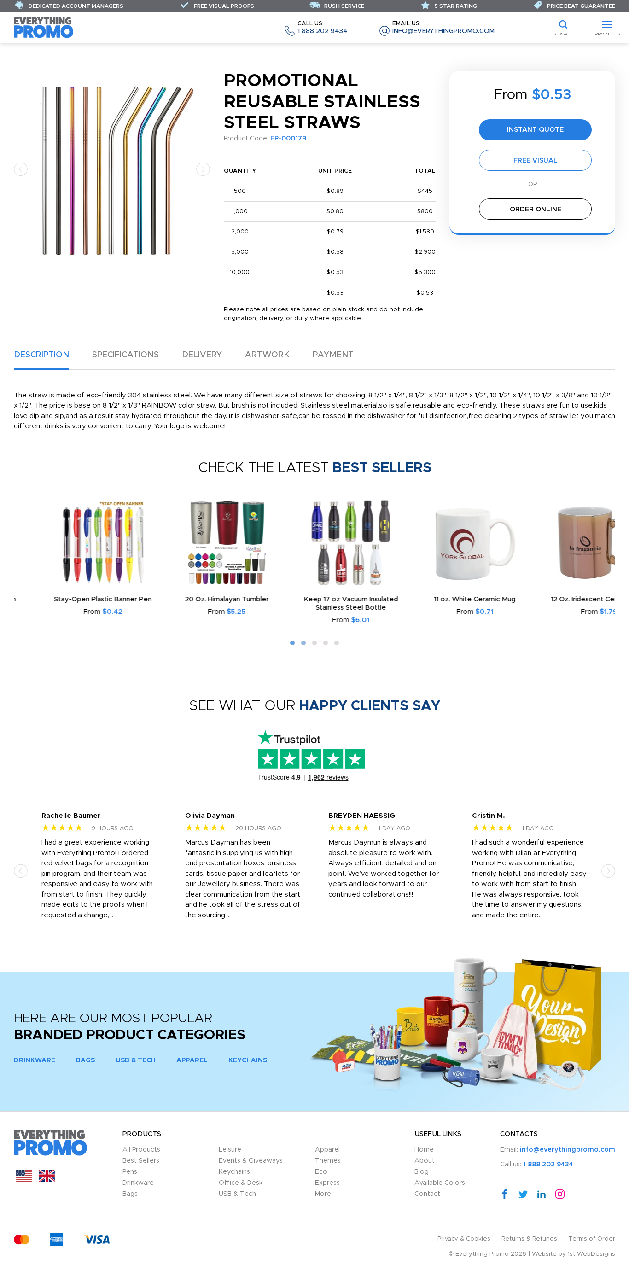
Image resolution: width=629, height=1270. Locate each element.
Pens (129, 1172)
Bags (85, 1060)
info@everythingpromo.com (443, 28)
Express (327, 1183)
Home (424, 1150)
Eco (321, 1172)
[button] (21, 169)
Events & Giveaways (251, 1161)
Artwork (267, 355)
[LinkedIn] (541, 1193)
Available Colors (439, 1183)
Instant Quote (535, 129)
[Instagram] (560, 1193)
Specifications (125, 355)
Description (41, 355)
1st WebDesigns (591, 1254)
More (323, 1194)
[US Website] (24, 1179)
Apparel (192, 1060)
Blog (421, 1172)
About (424, 1161)
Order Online (535, 209)
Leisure (230, 1150)
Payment (333, 355)
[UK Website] (47, 1179)
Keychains (247, 1060)
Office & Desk (241, 1183)
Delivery (202, 355)
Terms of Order (591, 1239)
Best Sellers (140, 1161)
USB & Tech (136, 1060)
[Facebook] (504, 1193)
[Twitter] (523, 1193)
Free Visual (535, 160)
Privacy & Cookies (463, 1239)
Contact (427, 1194)
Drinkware (34, 1060)
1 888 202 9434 (322, 28)
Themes (328, 1161)
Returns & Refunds (529, 1239)
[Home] (44, 27)
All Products (141, 1150)
